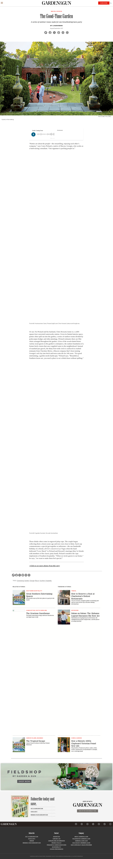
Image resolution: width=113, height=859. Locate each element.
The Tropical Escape (35, 741)
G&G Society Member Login (81, 842)
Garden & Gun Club (81, 840)
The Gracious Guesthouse (38, 613)
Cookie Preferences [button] (56, 849)
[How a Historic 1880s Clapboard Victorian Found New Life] (64, 751)
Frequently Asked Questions (56, 844)
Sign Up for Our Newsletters (87, 810)
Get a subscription (31, 836)
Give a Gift (34, 811)
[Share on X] (54, 33)
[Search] (110, 3)
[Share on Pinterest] (59, 33)
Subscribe (103, 3)
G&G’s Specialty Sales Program (81, 844)
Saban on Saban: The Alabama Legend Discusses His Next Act (85, 614)
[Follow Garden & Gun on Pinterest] (99, 824)
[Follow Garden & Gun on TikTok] (104, 824)
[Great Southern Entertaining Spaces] (19, 604)
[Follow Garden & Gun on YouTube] (110, 824)
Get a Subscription (37, 808)
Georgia (32, 580)
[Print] (67, 33)
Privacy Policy (56, 842)
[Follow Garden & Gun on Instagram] (81, 824)
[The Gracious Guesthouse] (19, 611)
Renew (32, 840)
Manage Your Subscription (39, 814)
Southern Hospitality (46, 580)
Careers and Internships (56, 840)
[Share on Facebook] (50, 33)
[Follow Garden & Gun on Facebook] (76, 824)
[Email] (63, 33)
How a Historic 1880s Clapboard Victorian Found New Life (83, 743)
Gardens (26, 580)
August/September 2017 (56, 28)
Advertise (56, 836)
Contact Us (56, 838)
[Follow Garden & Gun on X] (93, 824)
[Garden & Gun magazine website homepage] (56, 3)
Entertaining (20, 580)
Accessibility (56, 847)
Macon (37, 580)
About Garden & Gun (81, 836)
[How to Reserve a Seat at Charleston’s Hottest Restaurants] (64, 604)
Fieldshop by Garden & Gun (81, 838)
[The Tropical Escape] (19, 751)
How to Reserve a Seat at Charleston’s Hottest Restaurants (83, 596)
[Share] (46, 33)
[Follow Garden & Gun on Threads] (87, 824)
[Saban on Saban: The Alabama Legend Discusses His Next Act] (64, 624)
